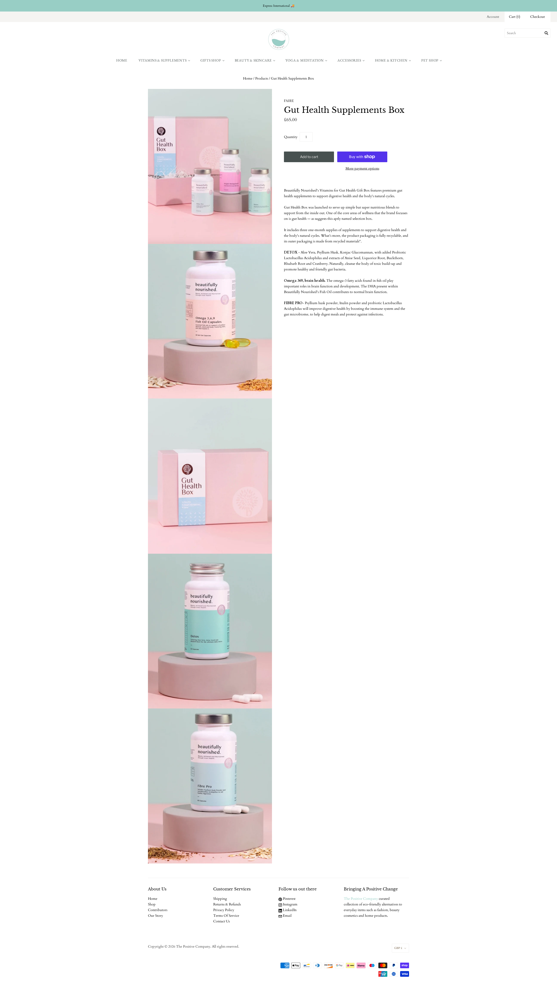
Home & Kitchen (391, 60)
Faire (289, 100)
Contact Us (221, 921)
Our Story (155, 915)
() (514, 16)
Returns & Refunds (227, 904)
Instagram (289, 904)
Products (261, 78)
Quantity (290, 137)
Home (121, 60)
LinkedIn (289, 910)
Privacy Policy (223, 910)
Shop (152, 904)
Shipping (220, 898)
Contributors (157, 910)
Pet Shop (429, 60)
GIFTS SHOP (210, 60)
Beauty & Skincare (253, 60)
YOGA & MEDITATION (304, 60)
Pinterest (288, 898)
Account (493, 16)
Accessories (349, 60)
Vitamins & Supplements (163, 60)
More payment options (362, 168)
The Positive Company (361, 898)
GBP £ (398, 948)
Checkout (537, 16)
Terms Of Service (226, 915)
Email (287, 915)
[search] (527, 33)
